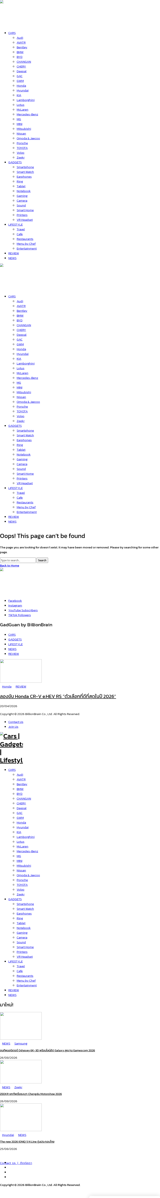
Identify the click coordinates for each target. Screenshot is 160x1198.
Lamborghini (26, 836)
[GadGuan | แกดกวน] (11, 287)
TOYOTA (22, 884)
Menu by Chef (26, 980)
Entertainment (27, 985)
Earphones (24, 913)
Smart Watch (25, 908)
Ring (20, 918)
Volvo (20, 889)
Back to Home (9, 565)
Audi (20, 774)
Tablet (21, 923)
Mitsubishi (24, 865)
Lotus (20, 841)
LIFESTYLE (15, 961)
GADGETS (15, 899)
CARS (12, 769)
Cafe (20, 970)
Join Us (13, 726)
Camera (22, 937)
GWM (20, 817)
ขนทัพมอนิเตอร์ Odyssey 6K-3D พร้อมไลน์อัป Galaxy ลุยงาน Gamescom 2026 (47, 1050)
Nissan (21, 870)
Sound (21, 942)
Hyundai (23, 827)
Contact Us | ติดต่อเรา (16, 1163)
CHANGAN (24, 798)
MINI (19, 860)
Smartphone (25, 903)
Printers (22, 951)
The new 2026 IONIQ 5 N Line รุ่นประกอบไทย (27, 1141)
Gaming (22, 932)
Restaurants (25, 975)
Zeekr (21, 894)
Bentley (22, 784)
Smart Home (25, 947)
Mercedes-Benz (27, 851)
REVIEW (13, 990)
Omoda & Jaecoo (28, 875)
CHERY (21, 803)
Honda (21, 822)
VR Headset (25, 956)
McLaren (22, 846)
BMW (20, 788)
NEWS (12, 994)
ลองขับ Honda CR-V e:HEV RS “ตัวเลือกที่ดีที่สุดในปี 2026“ (58, 696)
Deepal (21, 808)
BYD (19, 793)
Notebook (24, 927)
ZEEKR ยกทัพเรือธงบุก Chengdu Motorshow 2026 (31, 1094)
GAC (19, 812)
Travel (21, 966)
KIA (19, 832)
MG (19, 856)
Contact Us (15, 721)
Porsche (22, 879)
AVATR (21, 779)
